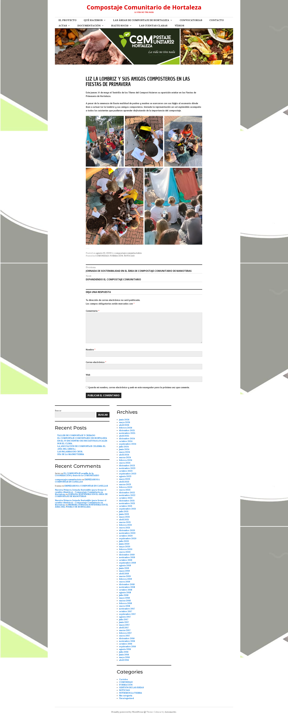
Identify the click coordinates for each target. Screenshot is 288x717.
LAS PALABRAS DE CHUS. (70, 451)
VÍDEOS (179, 25)
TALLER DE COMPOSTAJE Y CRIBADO (76, 435)
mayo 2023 (124, 479)
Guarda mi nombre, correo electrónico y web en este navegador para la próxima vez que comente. (139, 387)
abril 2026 (124, 425)
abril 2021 (124, 519)
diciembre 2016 (127, 638)
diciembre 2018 (127, 584)
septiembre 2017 (127, 614)
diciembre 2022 (127, 492)
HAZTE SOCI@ (120, 25)
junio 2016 (124, 654)
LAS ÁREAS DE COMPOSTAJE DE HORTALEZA (141, 20)
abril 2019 (124, 573)
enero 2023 (124, 490)
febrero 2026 (125, 427)
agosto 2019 (125, 565)
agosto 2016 (125, 649)
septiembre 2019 (127, 563)
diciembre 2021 (127, 500)
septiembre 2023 (127, 473)
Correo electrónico (96, 362)
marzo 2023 (125, 484)
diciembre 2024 (127, 438)
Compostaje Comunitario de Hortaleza (144, 7)
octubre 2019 (125, 560)
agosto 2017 (125, 617)
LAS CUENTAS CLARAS (153, 25)
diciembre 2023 (127, 465)
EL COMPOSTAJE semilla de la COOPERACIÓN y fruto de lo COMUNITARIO (77, 474)
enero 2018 (124, 606)
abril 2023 (124, 482)
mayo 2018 (124, 598)
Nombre (90, 349)
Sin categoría (125, 695)
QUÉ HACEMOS (93, 20)
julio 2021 (123, 511)
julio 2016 (123, 652)
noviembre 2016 (127, 641)
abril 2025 (124, 436)
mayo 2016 (124, 657)
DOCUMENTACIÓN (89, 25)
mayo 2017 (124, 625)
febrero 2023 (125, 487)
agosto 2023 (125, 476)
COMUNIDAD (102, 256)
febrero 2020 (125, 549)
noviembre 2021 (127, 503)
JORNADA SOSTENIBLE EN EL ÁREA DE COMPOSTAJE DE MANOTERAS (81, 495)
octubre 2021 (125, 506)
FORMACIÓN (116, 256)
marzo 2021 (125, 522)
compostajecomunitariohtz (128, 253)
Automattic (170, 712)
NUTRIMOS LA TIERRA (130, 693)
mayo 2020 (124, 546)
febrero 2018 (125, 603)
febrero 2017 (125, 633)
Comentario (92, 310)
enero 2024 (124, 463)
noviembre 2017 (127, 608)
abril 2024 (124, 454)
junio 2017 (124, 622)
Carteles (123, 679)
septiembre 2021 (127, 509)
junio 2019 (124, 568)
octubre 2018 (125, 590)
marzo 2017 (124, 630)
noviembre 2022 (127, 495)
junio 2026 (124, 419)
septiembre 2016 (127, 646)
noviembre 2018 (127, 587)
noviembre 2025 (127, 433)
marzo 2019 (125, 576)
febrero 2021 (125, 525)
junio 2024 (124, 449)
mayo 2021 (124, 517)
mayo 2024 (124, 452)
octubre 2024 (125, 441)
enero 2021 (124, 527)
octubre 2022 (125, 498)
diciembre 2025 (127, 430)
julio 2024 (124, 446)
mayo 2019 (124, 571)
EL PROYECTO (67, 20)
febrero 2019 (125, 579)
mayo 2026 (124, 422)
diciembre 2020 (127, 530)
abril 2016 (124, 660)
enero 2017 (124, 635)
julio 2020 (124, 541)
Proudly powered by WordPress (127, 712)
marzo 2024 (125, 457)
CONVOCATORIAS (191, 20)
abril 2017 (124, 627)
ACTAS (62, 25)
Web (88, 374)
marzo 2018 (125, 600)
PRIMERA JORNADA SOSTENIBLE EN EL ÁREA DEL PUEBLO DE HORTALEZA (81, 505)
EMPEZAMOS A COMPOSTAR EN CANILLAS (77, 480)
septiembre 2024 (127, 444)
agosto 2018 (125, 592)
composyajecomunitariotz (68, 479)
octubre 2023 (125, 471)
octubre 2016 (125, 644)
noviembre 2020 (127, 533)
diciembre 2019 (127, 554)
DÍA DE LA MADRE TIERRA (70, 454)
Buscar (58, 410)
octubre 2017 (125, 611)
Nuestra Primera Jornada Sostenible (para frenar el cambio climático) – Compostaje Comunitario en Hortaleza (80, 492)
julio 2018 (123, 595)
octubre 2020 (126, 536)
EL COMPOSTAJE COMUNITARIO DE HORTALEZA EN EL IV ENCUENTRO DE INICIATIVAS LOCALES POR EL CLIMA (82, 441)
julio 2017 (123, 619)
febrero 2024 (125, 460)
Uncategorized (126, 698)
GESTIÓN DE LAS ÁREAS (131, 687)
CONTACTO (216, 20)
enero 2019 (124, 581)
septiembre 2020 (127, 538)
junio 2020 (124, 544)
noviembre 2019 (127, 557)
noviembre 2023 (127, 468)
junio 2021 (124, 514)
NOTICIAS (129, 256)
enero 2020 (124, 552)
